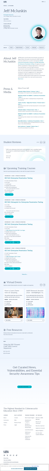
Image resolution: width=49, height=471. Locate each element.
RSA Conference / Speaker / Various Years (28, 126)
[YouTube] (10, 455)
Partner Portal (17, 422)
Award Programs (39, 430)
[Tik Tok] (16, 455)
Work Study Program (29, 417)
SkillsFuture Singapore (27, 433)
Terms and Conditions (7, 460)
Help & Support (18, 415)
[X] (7, 455)
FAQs (15, 420)
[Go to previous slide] (41, 142)
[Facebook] (13, 455)
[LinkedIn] (4, 455)
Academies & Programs (28, 421)
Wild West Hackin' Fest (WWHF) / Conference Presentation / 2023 (31, 114)
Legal (15, 425)
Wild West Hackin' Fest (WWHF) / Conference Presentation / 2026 (31, 96)
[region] (24, 467)
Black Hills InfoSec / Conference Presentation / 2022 (30, 121)
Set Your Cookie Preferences (17, 468)
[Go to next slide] (44, 142)
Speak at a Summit (40, 428)
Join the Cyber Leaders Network (40, 433)
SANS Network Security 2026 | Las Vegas (15, 230)
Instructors (6, 420)
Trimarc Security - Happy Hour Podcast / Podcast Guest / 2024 (31, 103)
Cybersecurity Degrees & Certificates (28, 438)
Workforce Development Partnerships (28, 426)
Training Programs (30, 415)
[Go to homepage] (5, 2)
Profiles (5, 5)
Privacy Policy (6, 458)
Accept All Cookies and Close (30, 468)
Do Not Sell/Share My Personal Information (11, 462)
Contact (16, 417)
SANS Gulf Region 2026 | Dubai (13, 256)
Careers (5, 422)
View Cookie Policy (35, 466)
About (5, 417)
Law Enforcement (29, 429)
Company (6, 415)
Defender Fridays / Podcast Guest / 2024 (28, 109)
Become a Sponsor (40, 425)
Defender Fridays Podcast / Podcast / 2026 (28, 91)
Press (5, 425)
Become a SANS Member (39, 418)
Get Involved (39, 415)
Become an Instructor (38, 422)
